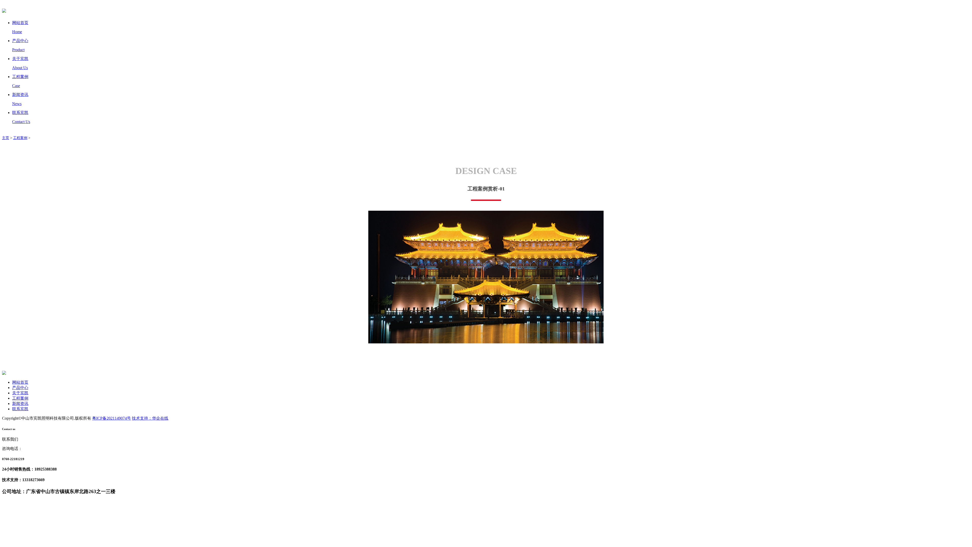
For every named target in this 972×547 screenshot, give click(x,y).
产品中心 (20, 387)
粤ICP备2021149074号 (111, 418)
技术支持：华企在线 (150, 418)
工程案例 (20, 138)
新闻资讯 (20, 403)
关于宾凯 (20, 393)
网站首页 (20, 382)
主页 (5, 138)
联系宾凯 (20, 409)
